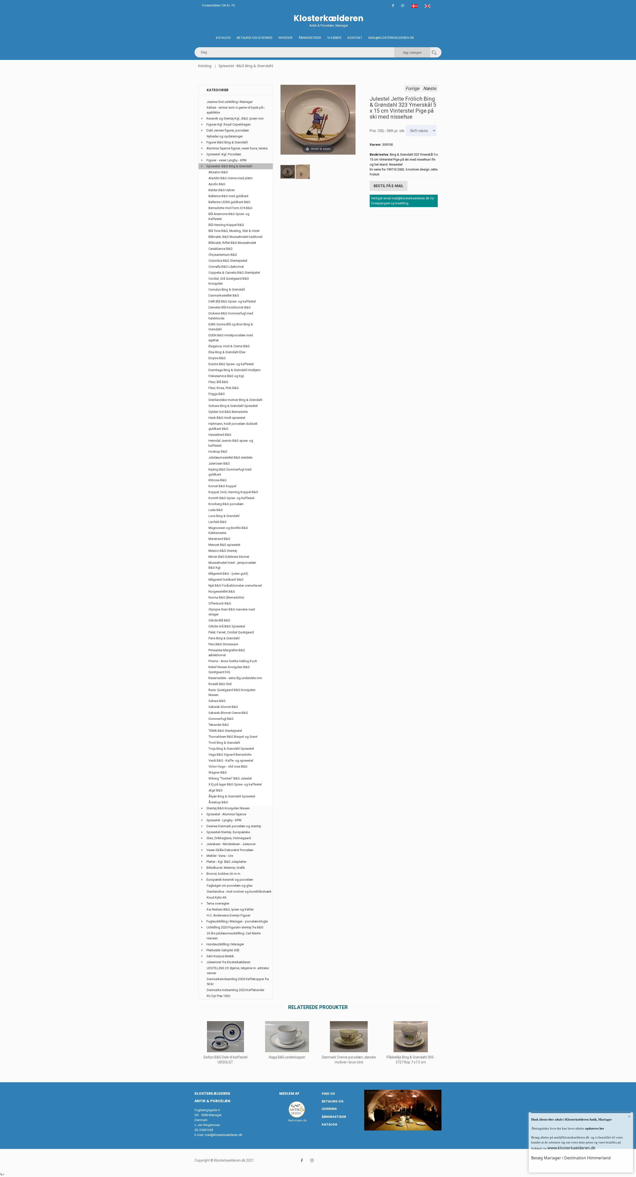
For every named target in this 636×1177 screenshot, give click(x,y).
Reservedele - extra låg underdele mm (235, 678)
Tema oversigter (217, 903)
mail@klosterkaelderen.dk (223, 1135)
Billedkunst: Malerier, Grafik (225, 868)
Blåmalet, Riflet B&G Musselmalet (232, 243)
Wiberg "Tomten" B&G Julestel (230, 778)
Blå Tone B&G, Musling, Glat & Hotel (233, 231)
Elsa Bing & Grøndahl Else (226, 352)
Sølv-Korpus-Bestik (220, 956)
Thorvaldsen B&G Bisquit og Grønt (232, 737)
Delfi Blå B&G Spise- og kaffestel (232, 301)
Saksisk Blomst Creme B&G (228, 713)
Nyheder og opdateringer (225, 136)
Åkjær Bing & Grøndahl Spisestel (231, 796)
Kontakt (355, 37)
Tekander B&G (218, 725)
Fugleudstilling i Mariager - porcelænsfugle (237, 921)
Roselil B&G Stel (220, 684)
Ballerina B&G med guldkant (228, 196)
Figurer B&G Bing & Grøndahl (227, 142)
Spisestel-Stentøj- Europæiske (228, 832)
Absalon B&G (218, 172)
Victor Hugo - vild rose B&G (227, 766)
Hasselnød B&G (219, 434)
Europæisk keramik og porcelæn (229, 879)
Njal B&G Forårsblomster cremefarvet (235, 585)
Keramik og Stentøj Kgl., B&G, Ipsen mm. (235, 118)
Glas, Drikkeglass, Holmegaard (228, 838)
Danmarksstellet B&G (223, 295)
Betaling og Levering (254, 37)
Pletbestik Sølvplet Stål (222, 950)
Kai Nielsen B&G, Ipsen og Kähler (230, 909)
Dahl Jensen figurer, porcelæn (227, 130)
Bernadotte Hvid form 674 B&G (230, 208)
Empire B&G (217, 358)
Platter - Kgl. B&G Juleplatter (226, 862)
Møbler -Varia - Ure (219, 856)
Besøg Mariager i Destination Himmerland (571, 1158)
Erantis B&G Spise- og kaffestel (231, 364)
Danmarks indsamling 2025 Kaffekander (235, 990)
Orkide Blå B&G (219, 620)
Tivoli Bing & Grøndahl (224, 742)
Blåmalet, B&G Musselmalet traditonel (235, 237)
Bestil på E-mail (388, 186)
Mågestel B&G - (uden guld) (228, 573)
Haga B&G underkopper (287, 1057)
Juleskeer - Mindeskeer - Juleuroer (231, 844)
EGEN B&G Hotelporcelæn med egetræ (230, 337)
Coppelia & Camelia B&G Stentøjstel (234, 272)
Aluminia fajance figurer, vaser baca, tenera (237, 148)
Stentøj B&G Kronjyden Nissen (228, 808)
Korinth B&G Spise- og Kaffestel (231, 498)
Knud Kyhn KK (217, 897)
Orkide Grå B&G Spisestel (226, 626)
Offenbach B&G (219, 603)
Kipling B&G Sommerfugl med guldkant (229, 472)
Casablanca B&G (220, 249)
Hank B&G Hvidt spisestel (226, 418)
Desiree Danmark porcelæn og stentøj (233, 826)
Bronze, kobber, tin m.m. (223, 873)
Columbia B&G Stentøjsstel (227, 260)
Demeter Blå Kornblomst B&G (229, 307)
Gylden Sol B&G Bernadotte (228, 412)
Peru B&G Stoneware (223, 644)
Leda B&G (215, 510)
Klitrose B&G (217, 480)
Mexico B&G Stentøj (222, 551)
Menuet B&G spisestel (224, 545)
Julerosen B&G (219, 463)
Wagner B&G (217, 772)
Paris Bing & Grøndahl (223, 638)
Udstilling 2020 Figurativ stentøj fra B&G (234, 927)
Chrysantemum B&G (222, 255)
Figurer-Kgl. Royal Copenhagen (228, 124)
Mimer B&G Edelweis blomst (228, 557)
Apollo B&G (216, 184)
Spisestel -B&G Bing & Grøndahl (246, 65)
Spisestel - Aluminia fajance (226, 814)
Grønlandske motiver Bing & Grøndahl (235, 400)
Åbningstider (310, 37)
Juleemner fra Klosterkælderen (228, 962)
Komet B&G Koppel (222, 486)
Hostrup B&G (217, 451)
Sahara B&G (217, 701)
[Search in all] (434, 52)
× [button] (629, 1116)
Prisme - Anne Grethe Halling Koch (232, 661)
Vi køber (334, 37)
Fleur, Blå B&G (218, 382)
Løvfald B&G (217, 522)
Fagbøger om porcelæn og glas (229, 885)
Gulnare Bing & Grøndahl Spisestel (233, 406)
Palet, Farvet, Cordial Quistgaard (231, 632)
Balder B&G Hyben (221, 190)
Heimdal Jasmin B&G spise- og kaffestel (230, 443)
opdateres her (594, 1128)
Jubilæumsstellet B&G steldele (230, 457)
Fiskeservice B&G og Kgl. (226, 376)
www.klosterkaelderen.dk (571, 1148)
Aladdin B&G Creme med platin (230, 178)
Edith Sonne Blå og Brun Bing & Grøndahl (230, 326)
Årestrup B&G (218, 802)
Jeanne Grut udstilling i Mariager (230, 102)
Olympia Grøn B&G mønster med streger (231, 612)
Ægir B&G (215, 790)
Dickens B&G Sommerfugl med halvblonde (230, 315)
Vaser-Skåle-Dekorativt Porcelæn (229, 850)
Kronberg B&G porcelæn (225, 504)
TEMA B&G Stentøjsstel (225, 731)
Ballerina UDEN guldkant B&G (229, 202)
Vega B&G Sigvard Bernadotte (229, 754)
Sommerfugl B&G (221, 719)
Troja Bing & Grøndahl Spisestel (231, 748)
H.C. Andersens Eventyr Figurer (228, 915)
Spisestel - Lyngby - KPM (223, 820)
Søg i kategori (412, 52)
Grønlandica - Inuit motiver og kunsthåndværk (239, 891)
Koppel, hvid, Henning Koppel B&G (233, 492)
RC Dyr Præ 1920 (218, 996)
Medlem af (289, 1093)
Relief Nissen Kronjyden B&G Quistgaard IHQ (229, 669)
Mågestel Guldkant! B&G (225, 579)
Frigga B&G (216, 394)
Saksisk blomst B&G (223, 707)
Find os (328, 1093)
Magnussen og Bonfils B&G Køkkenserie (228, 530)
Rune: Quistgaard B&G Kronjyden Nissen (231, 692)
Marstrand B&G (219, 539)
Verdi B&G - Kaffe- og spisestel (230, 760)
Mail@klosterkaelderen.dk (391, 37)
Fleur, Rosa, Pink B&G (223, 388)
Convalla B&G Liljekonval (226, 266)
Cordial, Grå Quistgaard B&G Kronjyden (228, 281)
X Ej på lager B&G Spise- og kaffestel (235, 784)
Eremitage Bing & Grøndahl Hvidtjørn (234, 370)
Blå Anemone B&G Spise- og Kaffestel (228, 216)
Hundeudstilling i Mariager (225, 944)
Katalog (223, 37)
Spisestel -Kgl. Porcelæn (223, 154)
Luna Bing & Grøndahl (223, 516)
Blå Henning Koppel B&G (226, 225)
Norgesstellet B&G (221, 591)
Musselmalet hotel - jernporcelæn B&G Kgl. (232, 565)
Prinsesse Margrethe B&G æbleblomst (226, 652)
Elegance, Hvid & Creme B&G (229, 346)
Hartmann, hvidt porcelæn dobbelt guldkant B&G (232, 426)
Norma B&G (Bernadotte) (226, 597)
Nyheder (285, 37)
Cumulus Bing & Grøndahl (226, 289)
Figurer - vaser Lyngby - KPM (226, 160)
